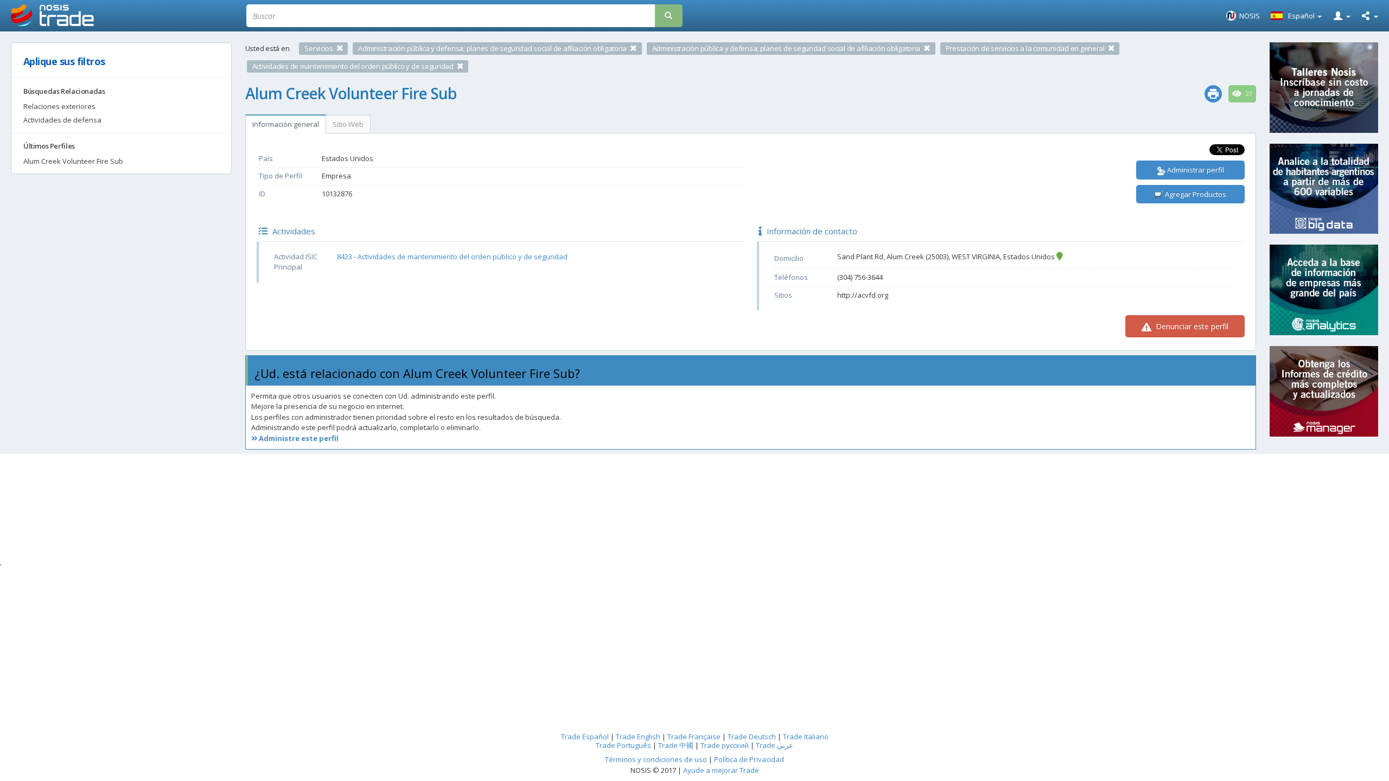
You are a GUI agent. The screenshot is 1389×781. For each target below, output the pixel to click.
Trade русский (724, 745)
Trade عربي (774, 745)
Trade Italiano (806, 736)
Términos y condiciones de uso (656, 759)
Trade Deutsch (752, 736)
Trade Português (623, 745)
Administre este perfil (298, 438)
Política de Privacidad (749, 759)
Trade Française (694, 736)
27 (1248, 94)
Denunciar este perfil (1191, 326)
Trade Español (585, 736)
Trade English (638, 736)
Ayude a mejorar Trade (721, 770)
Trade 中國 (675, 745)
